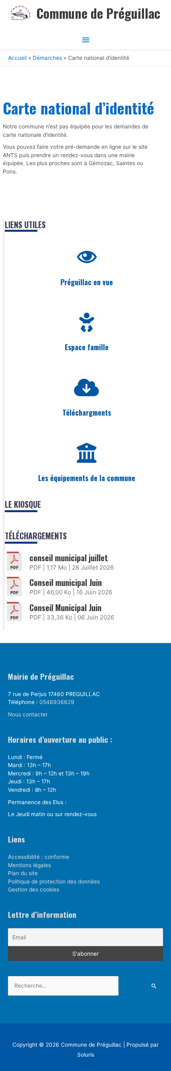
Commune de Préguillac (98, 13)
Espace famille (87, 347)
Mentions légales (29, 865)
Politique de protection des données (54, 881)
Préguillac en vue (86, 282)
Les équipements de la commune (86, 478)
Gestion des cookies (33, 889)
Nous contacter (28, 714)
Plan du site (23, 873)
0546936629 (56, 702)
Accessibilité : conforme (38, 857)
